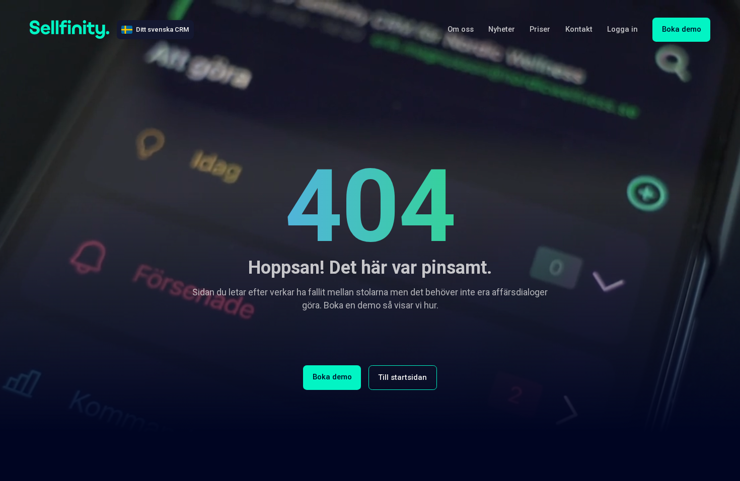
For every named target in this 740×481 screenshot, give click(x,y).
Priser (540, 29)
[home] (70, 29)
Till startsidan (402, 377)
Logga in (622, 29)
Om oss (461, 29)
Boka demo (681, 29)
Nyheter (501, 29)
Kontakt (579, 29)
